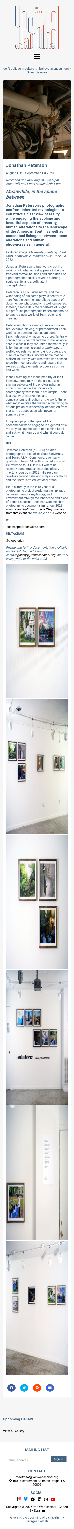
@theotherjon (15, 540)
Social (37, 1492)
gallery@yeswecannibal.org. (36, 555)
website (60, 513)
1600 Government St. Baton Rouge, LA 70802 (38, 1482)
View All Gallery (13, 1431)
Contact (37, 1471)
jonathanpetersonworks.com (25, 527)
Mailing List (37, 1450)
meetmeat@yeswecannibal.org (37, 1477)
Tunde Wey (44, 509)
